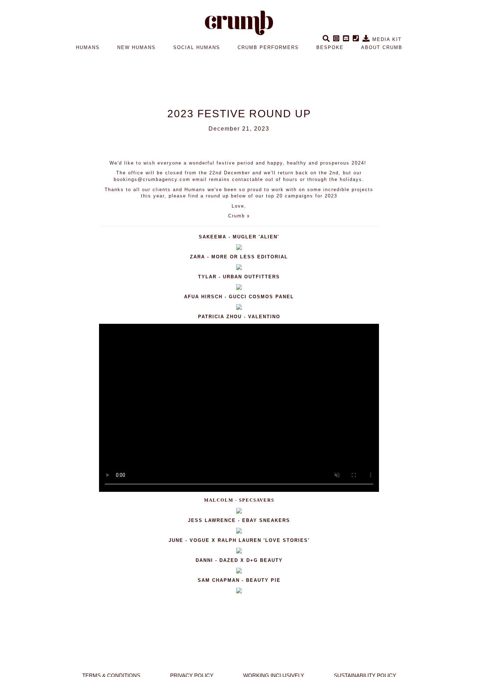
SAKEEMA (212, 236)
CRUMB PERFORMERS (268, 47)
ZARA (197, 256)
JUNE (176, 540)
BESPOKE (330, 47)
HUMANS (88, 47)
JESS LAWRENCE (212, 520)
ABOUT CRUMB (381, 47)
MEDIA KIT (386, 39)
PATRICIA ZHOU (220, 316)
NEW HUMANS (136, 47)
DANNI (205, 560)
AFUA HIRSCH (203, 296)
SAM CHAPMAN (219, 580)
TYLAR (207, 276)
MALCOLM (218, 500)
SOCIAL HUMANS (196, 47)
